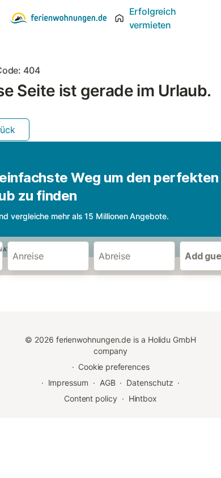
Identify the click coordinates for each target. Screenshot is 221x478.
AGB (108, 382)
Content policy (90, 398)
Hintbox (143, 398)
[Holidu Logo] (58, 18)
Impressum (68, 382)
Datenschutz (149, 382)
